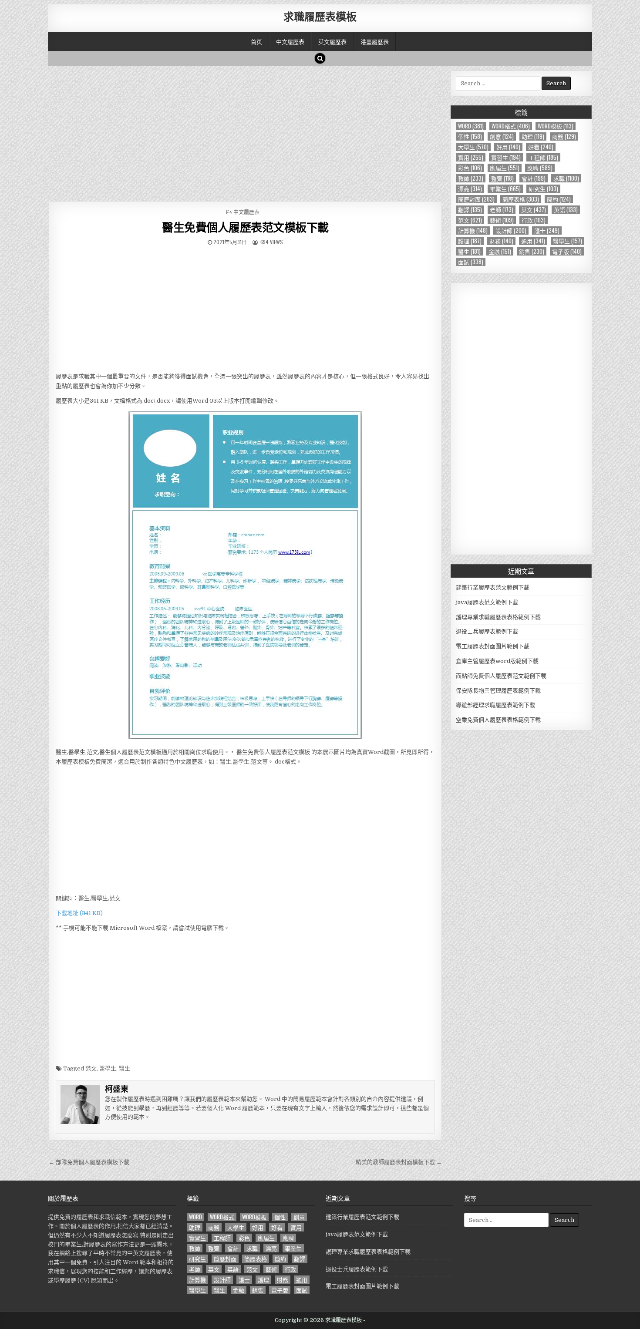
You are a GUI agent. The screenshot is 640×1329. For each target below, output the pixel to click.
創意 (502, 136)
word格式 (511, 126)
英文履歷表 (332, 41)
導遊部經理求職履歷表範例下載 (495, 705)
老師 (501, 209)
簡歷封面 (476, 199)
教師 (470, 178)
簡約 (559, 199)
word (471, 126)
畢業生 (505, 189)
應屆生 (504, 168)
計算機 (473, 230)
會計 (534, 178)
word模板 (555, 126)
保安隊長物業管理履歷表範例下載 (498, 690)
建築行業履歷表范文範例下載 (492, 587)
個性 (470, 136)
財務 (501, 241)
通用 (533, 241)
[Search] (320, 58)
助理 (533, 136)
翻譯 (470, 209)
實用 (470, 157)
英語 (566, 209)
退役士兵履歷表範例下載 (487, 631)
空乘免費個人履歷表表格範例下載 (498, 720)
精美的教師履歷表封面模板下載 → (399, 1162)
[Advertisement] (245, 131)
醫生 (124, 1068)
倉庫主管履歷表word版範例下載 (497, 661)
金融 (499, 251)
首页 (256, 41)
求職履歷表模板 (320, 16)
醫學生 (107, 1068)
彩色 (470, 168)
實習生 (506, 157)
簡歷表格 (520, 199)
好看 (540, 147)
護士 (546, 230)
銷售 (531, 251)
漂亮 (470, 189)
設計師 (510, 230)
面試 (470, 262)
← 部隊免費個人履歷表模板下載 (89, 1162)
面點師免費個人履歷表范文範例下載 (501, 676)
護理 (470, 241)
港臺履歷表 (374, 41)
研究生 (543, 189)
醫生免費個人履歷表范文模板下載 (245, 227)
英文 (533, 209)
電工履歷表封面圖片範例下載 (492, 646)
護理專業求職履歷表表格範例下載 (498, 617)
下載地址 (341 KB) (79, 913)
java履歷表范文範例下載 (487, 602)
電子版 (567, 251)
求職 (566, 178)
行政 (534, 220)
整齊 (502, 178)
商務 (564, 136)
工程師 (543, 157)
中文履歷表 (290, 41)
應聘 (539, 168)
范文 (91, 1068)
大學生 (473, 147)
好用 (508, 147)
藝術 (502, 220)
